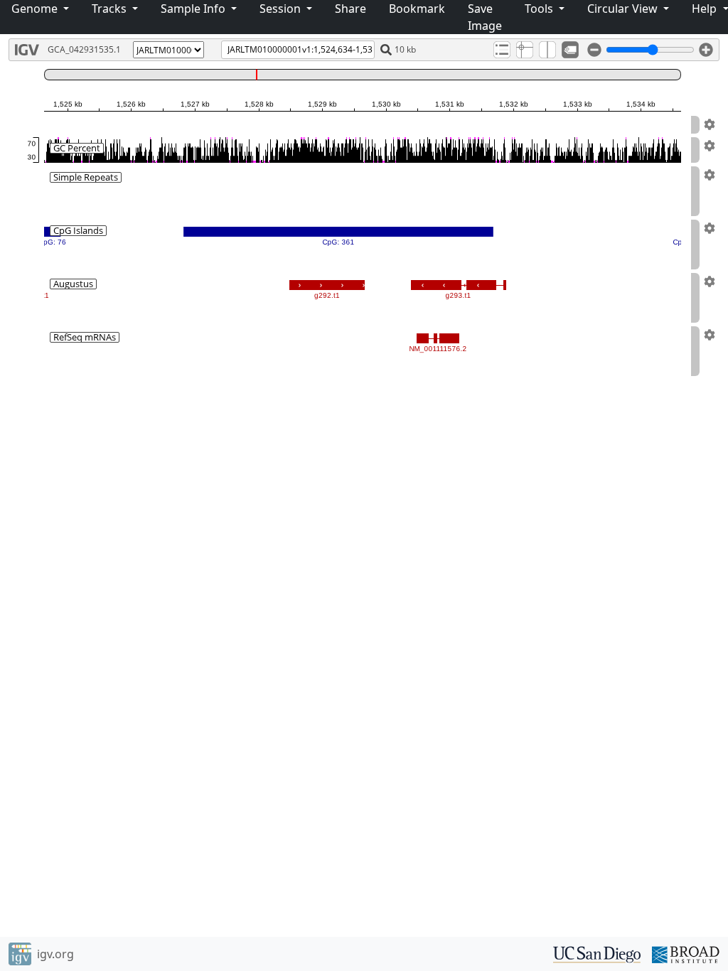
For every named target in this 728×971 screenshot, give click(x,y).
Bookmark (417, 8)
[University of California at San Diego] (597, 953)
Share (350, 8)
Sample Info (194, 8)
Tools (540, 8)
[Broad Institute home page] (685, 953)
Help (705, 8)
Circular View (623, 8)
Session (281, 8)
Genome (35, 8)
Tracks (110, 8)
